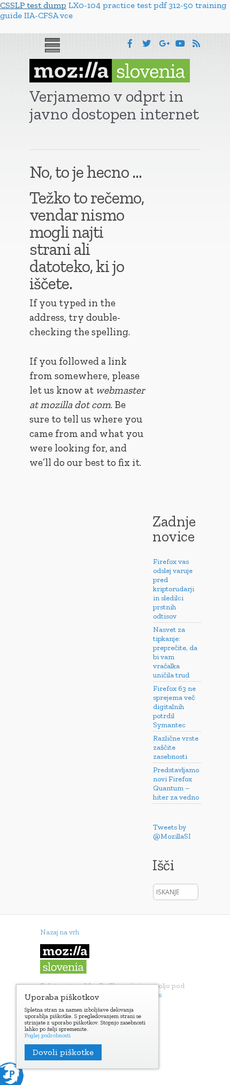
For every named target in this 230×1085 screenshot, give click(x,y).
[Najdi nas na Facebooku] (130, 44)
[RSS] (196, 44)
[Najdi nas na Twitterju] (146, 44)
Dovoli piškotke (63, 1052)
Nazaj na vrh (59, 932)
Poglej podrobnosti (48, 1036)
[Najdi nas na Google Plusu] (164, 44)
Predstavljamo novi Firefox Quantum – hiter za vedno (176, 783)
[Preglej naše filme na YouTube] (180, 44)
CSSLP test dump (33, 5)
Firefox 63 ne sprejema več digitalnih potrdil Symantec (174, 706)
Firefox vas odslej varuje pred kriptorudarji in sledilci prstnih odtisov (173, 589)
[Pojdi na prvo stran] (109, 70)
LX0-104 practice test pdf (117, 5)
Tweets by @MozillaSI (172, 832)
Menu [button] (52, 45)
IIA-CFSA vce (48, 15)
